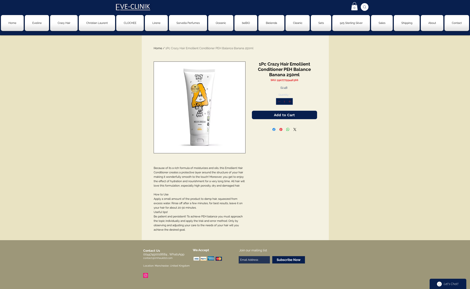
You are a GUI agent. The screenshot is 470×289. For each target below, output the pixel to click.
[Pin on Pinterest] (281, 129)
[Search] (364, 7)
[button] (354, 6)
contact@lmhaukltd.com (158, 258)
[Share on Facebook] (274, 129)
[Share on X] (295, 129)
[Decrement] (278, 101)
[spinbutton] (284, 101)
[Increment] (290, 101)
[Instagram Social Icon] (145, 275)
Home (158, 48)
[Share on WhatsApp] (288, 129)
